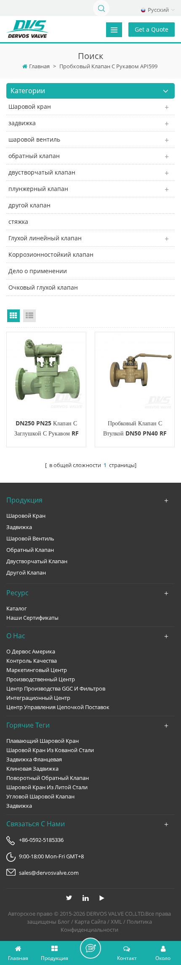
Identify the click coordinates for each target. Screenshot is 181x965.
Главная (39, 66)
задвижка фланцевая (34, 759)
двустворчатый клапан (41, 172)
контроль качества (31, 660)
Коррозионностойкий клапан (50, 254)
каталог (16, 608)
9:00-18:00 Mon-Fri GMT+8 (51, 856)
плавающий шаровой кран (42, 741)
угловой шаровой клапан (40, 796)
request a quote (46, 371)
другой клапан (29, 205)
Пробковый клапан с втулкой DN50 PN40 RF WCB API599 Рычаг (135, 428)
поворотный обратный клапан (47, 778)
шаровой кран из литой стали (47, 787)
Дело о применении (37, 271)
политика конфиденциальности (106, 925)
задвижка (22, 123)
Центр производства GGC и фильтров (55, 688)
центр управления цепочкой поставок (57, 707)
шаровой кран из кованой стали (50, 750)
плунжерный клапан (38, 189)
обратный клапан (34, 156)
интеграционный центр (38, 698)
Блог (64, 921)
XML (116, 921)
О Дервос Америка (30, 651)
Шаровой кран (29, 106)
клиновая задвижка (32, 768)
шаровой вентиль (34, 139)
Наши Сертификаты (32, 617)
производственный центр (40, 679)
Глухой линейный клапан (45, 238)
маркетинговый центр (36, 670)
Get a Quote (151, 29)
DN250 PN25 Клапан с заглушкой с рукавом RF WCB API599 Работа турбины (46, 428)
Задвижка (19, 805)
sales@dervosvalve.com (49, 872)
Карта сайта (90, 921)
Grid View (13, 315)
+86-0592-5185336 (41, 840)
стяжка (18, 222)
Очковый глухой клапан (43, 287)
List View (29, 315)
